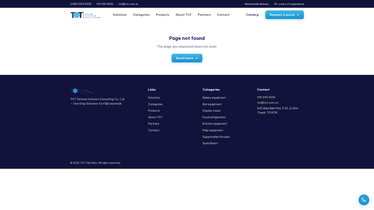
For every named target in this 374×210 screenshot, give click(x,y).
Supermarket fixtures (216, 137)
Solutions (120, 15)
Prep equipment (213, 130)
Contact (223, 15)
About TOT (184, 15)
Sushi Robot (210, 143)
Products (162, 15)
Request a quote (282, 15)
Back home (184, 58)
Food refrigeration (214, 117)
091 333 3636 (104, 3)
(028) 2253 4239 (81, 3)
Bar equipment (212, 104)
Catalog (252, 15)
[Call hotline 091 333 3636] (363, 199)
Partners (204, 15)
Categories (141, 15)
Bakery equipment (214, 97)
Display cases (212, 110)
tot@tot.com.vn (128, 3)
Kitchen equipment (215, 123)
